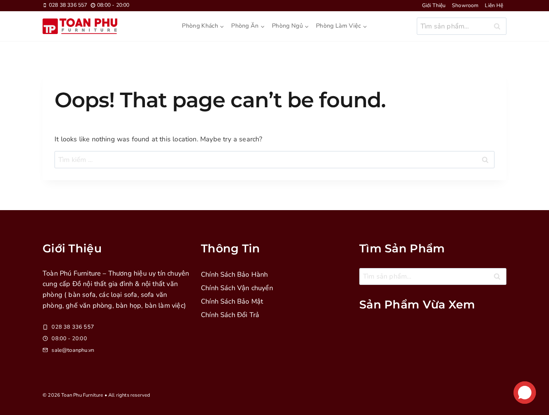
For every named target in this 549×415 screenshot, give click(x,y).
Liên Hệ (494, 5)
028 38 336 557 (73, 327)
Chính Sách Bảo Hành (234, 274)
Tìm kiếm (499, 28)
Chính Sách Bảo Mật (232, 301)
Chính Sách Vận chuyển (237, 287)
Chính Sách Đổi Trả (230, 314)
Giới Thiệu (434, 5)
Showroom (465, 5)
